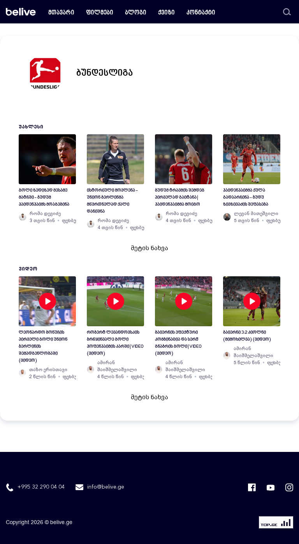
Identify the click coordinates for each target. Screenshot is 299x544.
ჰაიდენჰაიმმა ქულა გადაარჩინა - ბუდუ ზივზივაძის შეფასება (245, 197)
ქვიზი (166, 13)
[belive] (21, 11)
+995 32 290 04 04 (41, 487)
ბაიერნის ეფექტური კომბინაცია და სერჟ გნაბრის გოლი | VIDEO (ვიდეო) (178, 343)
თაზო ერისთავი (48, 369)
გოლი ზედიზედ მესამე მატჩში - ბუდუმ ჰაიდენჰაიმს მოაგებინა (44, 197)
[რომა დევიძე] (22, 217)
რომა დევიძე (45, 213)
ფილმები (99, 13)
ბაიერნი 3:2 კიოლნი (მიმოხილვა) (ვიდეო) (247, 336)
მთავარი (61, 13)
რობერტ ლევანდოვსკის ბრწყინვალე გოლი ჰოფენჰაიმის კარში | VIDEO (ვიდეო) (115, 343)
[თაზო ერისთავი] (22, 373)
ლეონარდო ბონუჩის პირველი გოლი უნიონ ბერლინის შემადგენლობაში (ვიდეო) (43, 346)
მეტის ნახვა (149, 248)
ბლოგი (135, 13)
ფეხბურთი (74, 220)
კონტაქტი (200, 13)
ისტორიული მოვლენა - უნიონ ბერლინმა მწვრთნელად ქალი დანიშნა (112, 201)
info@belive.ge (105, 487)
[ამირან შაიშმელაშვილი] (90, 369)
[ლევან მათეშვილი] (227, 217)
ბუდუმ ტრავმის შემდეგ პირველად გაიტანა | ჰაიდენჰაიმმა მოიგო (179, 197)
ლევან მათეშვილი (256, 213)
